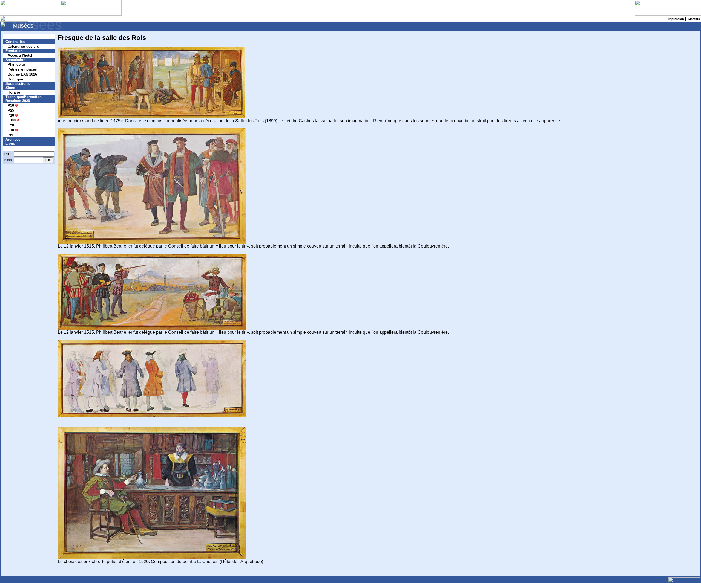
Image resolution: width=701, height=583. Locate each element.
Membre (15, 148)
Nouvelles (17, 37)
